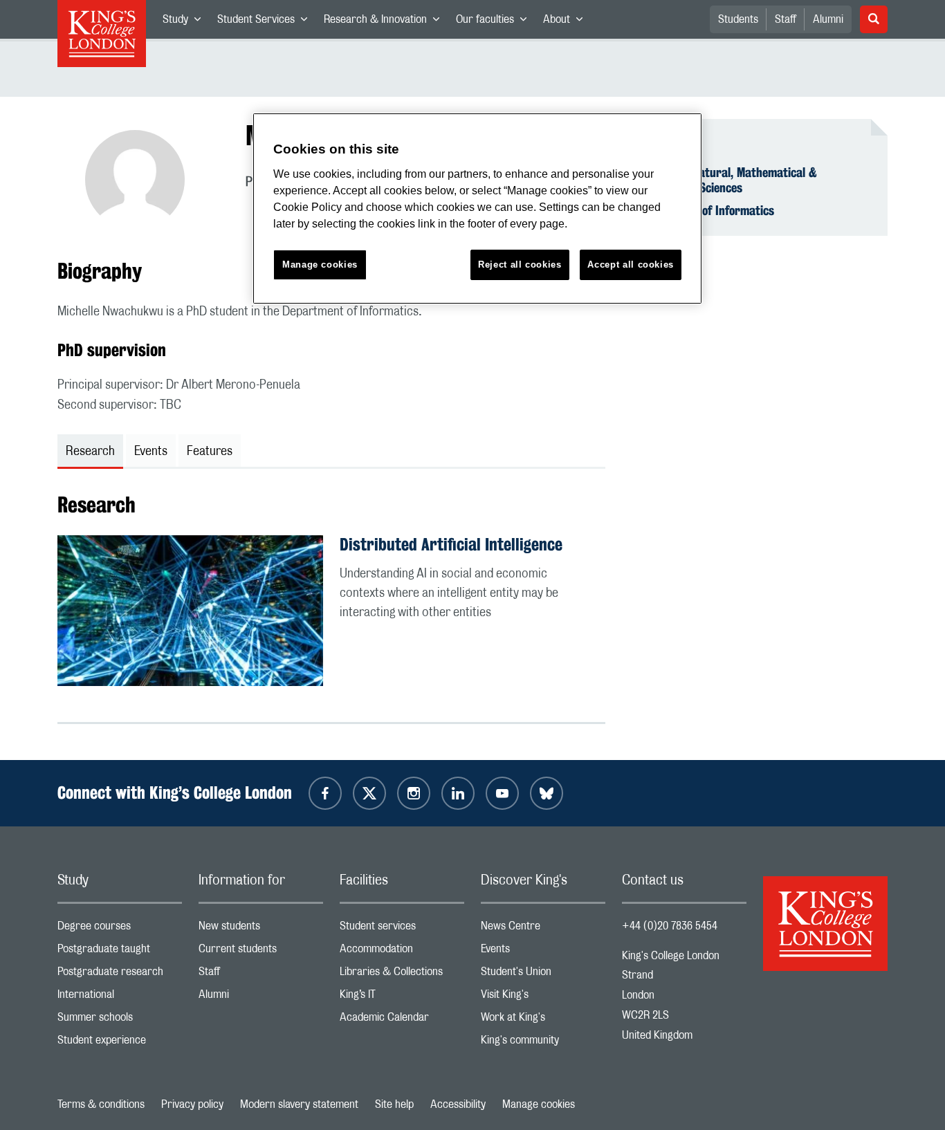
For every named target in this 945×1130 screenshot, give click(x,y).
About (567, 22)
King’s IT (402, 997)
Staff (785, 19)
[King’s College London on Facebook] (325, 793)
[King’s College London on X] (369, 793)
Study (186, 22)
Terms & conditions (101, 1104)
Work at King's (543, 1020)
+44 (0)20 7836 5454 (669, 926)
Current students (261, 952)
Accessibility (458, 1104)
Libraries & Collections (402, 974)
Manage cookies (538, 1104)
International (119, 997)
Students (738, 19)
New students (261, 929)
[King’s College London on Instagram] (413, 793)
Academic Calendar (402, 1020)
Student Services (266, 22)
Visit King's (543, 997)
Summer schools (119, 1020)
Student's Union (543, 974)
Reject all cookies (520, 264)
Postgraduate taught (119, 952)
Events (543, 952)
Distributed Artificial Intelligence (451, 544)
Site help (394, 1104)
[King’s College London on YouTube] (502, 793)
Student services (402, 929)
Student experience (119, 1043)
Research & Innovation (386, 22)
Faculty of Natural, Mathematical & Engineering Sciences (728, 179)
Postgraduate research (119, 974)
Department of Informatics (706, 210)
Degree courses (119, 929)
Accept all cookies (630, 264)
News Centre (543, 929)
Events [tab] (150, 451)
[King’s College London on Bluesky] (546, 793)
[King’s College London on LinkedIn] (458, 793)
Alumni (828, 19)
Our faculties (495, 22)
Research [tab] (90, 451)
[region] (477, 208)
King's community (543, 1043)
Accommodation (402, 952)
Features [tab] (209, 451)
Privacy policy (192, 1104)
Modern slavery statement (299, 1104)
